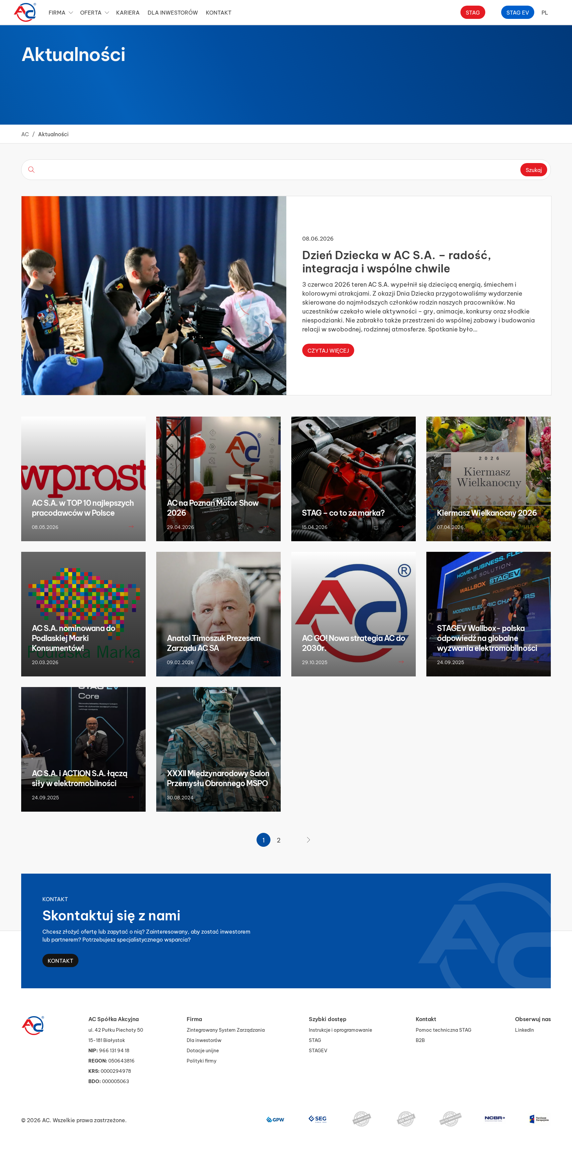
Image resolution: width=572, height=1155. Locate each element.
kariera (128, 12)
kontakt (218, 12)
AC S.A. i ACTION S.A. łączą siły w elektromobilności (79, 778)
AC (25, 134)
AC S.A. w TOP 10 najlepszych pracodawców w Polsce (83, 507)
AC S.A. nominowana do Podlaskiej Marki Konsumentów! (73, 638)
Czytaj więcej (328, 350)
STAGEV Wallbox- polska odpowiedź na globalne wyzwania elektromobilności (487, 638)
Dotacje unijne (203, 1050)
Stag (473, 12)
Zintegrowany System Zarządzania (226, 1029)
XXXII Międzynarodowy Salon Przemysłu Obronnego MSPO (218, 778)
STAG (315, 1039)
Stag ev (517, 12)
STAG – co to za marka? (343, 512)
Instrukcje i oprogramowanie (340, 1029)
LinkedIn (524, 1029)
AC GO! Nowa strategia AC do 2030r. (353, 643)
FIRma (57, 12)
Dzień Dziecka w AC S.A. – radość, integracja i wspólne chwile (396, 260)
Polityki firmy (201, 1060)
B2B (420, 1039)
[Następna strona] (308, 840)
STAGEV (318, 1050)
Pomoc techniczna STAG (443, 1029)
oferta (91, 12)
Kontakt (60, 960)
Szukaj (534, 169)
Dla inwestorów (173, 12)
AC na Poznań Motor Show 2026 (213, 507)
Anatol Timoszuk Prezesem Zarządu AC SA (214, 643)
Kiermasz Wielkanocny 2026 (487, 512)
